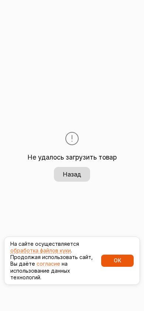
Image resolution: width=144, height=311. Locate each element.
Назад (72, 174)
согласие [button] (48, 264)
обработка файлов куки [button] (40, 250)
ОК (117, 260)
